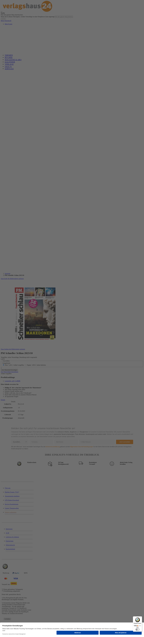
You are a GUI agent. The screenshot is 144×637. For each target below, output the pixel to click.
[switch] (137, 629)
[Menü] (141, 617)
